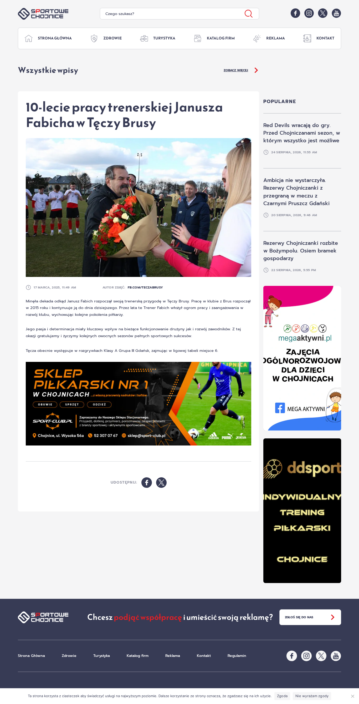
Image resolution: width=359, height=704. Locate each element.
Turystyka (164, 38)
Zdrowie (112, 38)
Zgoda (282, 696)
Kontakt (325, 38)
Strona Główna (55, 38)
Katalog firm (221, 38)
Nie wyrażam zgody (312, 696)
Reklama (275, 38)
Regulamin (237, 656)
